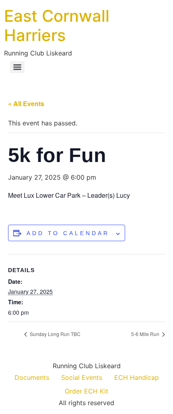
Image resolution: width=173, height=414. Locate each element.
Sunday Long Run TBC (54, 333)
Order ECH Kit (86, 391)
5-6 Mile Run (146, 333)
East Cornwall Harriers (56, 25)
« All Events (26, 103)
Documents (31, 377)
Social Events (81, 377)
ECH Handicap (136, 377)
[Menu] (17, 67)
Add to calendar (68, 233)
